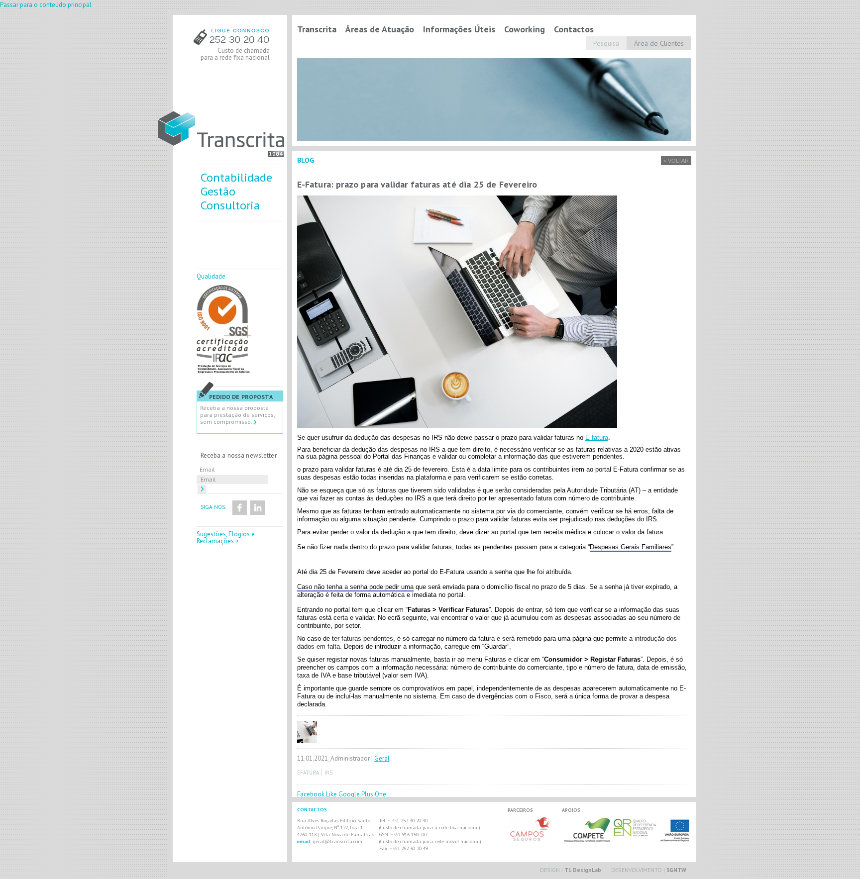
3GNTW (676, 870)
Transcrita (316, 29)
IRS (328, 772)
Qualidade (211, 276)
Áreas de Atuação (379, 29)
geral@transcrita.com (337, 841)
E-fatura (596, 437)
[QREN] (635, 834)
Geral (382, 758)
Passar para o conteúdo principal (46, 4)
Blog (305, 160)
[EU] (675, 838)
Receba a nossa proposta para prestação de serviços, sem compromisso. (237, 414)
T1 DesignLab (582, 870)
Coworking (524, 29)
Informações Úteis (459, 29)
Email (207, 469)
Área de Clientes (659, 43)
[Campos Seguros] (530, 841)
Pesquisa (606, 43)
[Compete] (587, 838)
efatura (308, 772)
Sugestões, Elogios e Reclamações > (226, 537)
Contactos (574, 29)
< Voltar (676, 161)
